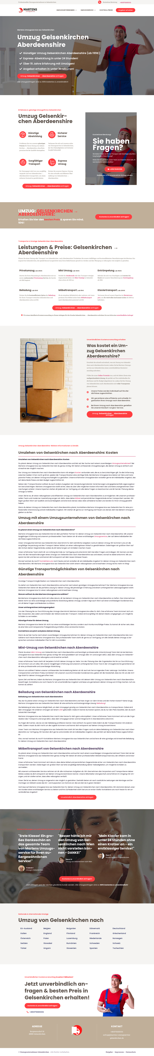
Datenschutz (131, 1052)
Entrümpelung (128, 278)
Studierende (70, 276)
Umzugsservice (87, 10)
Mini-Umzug (36, 652)
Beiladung (51, 295)
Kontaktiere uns (46, 561)
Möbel (77, 498)
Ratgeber (109, 1052)
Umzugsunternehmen (65, 10)
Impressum (119, 1052)
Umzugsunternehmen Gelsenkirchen (34, 1052)
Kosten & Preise (106, 10)
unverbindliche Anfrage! (125, 315)
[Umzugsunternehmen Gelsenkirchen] (27, 10)
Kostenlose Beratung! (102, 134)
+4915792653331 (125, 2)
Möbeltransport (86, 298)
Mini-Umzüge (79, 278)
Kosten (78, 472)
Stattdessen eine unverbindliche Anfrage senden (115, 175)
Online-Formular (104, 375)
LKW (61, 710)
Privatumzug (38, 278)
